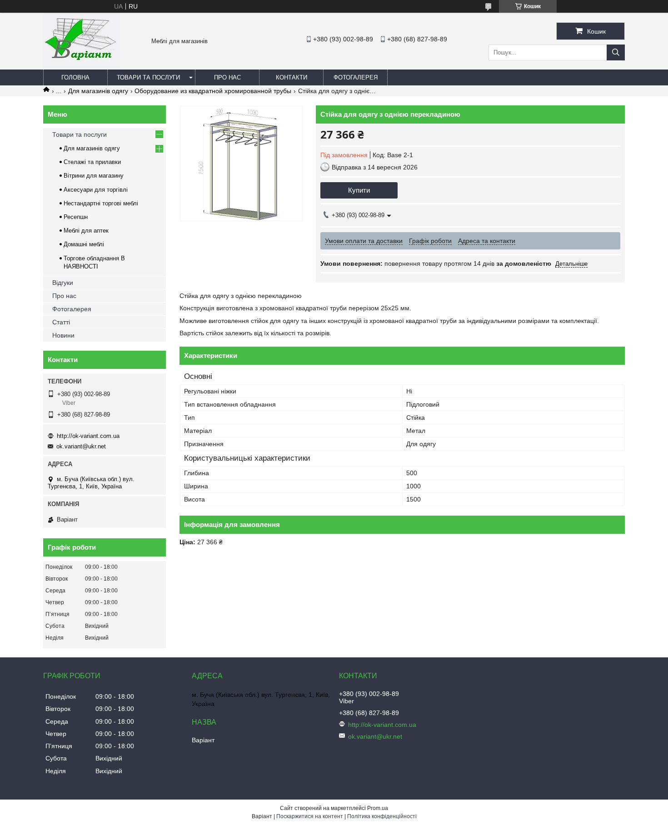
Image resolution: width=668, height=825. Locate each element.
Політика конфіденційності (382, 816)
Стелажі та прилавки (92, 162)
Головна (75, 77)
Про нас (227, 77)
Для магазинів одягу (98, 90)
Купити (359, 190)
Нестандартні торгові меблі (101, 203)
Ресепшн (76, 217)
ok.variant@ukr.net (81, 446)
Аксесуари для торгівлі (96, 189)
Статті (61, 322)
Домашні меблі (84, 244)
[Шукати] (616, 52)
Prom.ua (377, 808)
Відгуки (62, 282)
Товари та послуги (148, 77)
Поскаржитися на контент (309, 816)
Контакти (291, 77)
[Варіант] (81, 65)
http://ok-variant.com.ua (88, 435)
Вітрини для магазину (94, 175)
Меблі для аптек (86, 230)
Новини (63, 335)
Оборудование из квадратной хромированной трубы (213, 90)
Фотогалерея (356, 77)
